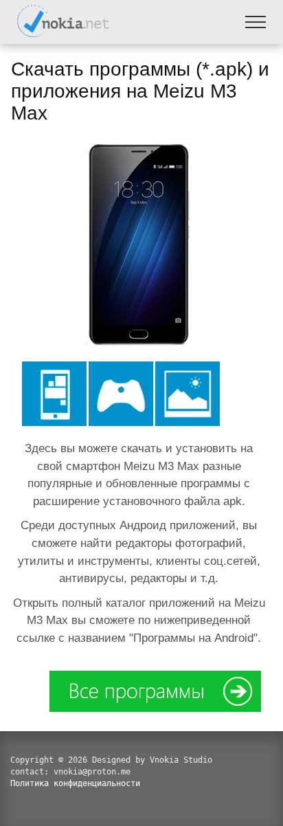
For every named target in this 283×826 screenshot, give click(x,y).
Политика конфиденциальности (75, 783)
